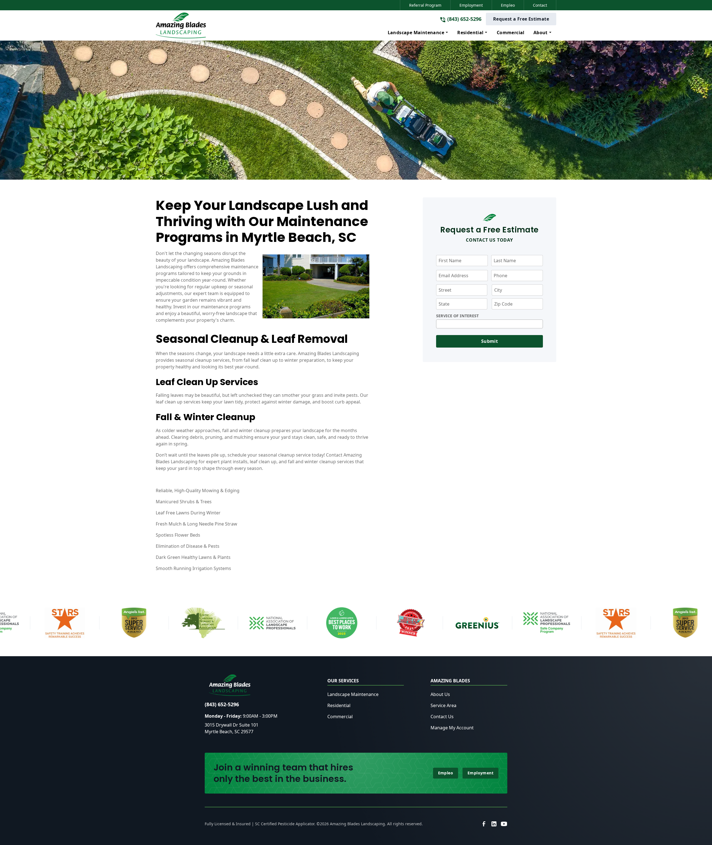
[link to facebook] (484, 824)
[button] (418, 32)
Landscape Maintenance (353, 694)
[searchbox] (439, 323)
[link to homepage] (181, 25)
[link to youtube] (504, 824)
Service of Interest (457, 316)
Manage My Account (452, 728)
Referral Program (425, 5)
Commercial (340, 716)
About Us (440, 694)
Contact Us (442, 716)
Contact (540, 5)
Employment (471, 5)
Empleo (508, 5)
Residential (338, 705)
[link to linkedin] (494, 824)
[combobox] (489, 323)
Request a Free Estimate (521, 19)
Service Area (443, 705)
